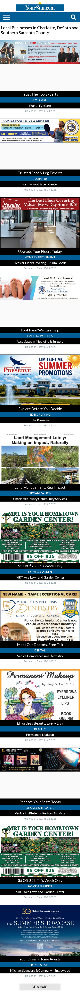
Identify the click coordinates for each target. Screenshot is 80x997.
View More (40, 986)
